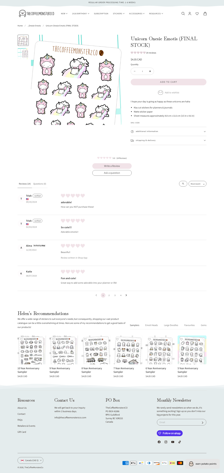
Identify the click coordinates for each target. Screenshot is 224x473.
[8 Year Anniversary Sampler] (95, 349)
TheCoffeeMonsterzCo (33, 467)
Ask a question (112, 173)
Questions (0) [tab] (39, 183)
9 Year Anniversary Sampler (60, 370)
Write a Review (112, 166)
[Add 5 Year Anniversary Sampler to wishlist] (181, 339)
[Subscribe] (202, 423)
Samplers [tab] (134, 325)
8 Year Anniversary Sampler (91, 370)
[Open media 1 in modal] (115, 40)
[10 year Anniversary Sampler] (32, 349)
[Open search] (183, 183)
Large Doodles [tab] (171, 325)
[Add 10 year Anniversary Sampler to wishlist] (21, 339)
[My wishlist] (197, 13)
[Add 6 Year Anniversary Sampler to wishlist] (149, 339)
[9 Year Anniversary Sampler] (64, 349)
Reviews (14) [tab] (25, 183)
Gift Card (22, 431)
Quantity (134, 64)
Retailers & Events (26, 425)
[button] (183, 14)
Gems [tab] (203, 325)
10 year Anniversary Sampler (28, 370)
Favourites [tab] (189, 325)
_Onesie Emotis (34, 25)
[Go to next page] (127, 295)
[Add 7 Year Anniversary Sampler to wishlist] (117, 339)
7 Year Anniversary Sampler (123, 370)
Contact (21, 413)
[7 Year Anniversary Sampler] (127, 349)
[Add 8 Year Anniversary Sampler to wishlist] (85, 339)
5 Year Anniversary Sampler (188, 370)
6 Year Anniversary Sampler (156, 370)
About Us (22, 407)
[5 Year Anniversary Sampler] (192, 349)
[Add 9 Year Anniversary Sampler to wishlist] (53, 339)
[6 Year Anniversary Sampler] (160, 349)
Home (20, 25)
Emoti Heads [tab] (151, 325)
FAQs (20, 419)
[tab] (23, 40)
